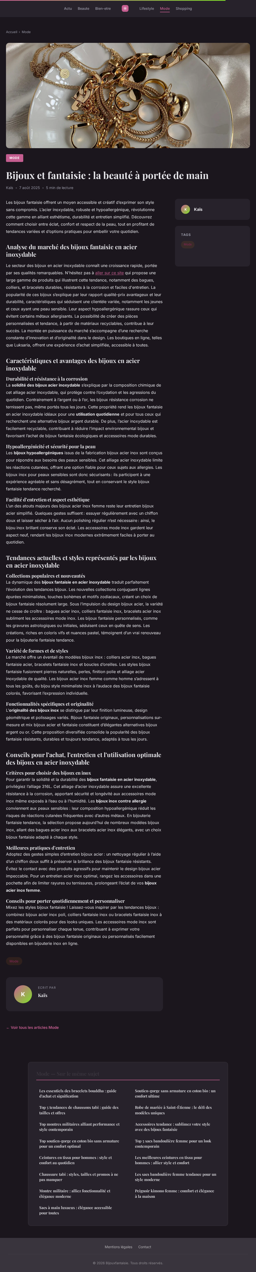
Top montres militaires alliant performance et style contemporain (79, 1127)
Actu (68, 8)
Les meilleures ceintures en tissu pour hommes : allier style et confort (168, 1160)
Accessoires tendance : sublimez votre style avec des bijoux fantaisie (172, 1127)
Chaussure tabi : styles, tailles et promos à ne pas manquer (78, 1177)
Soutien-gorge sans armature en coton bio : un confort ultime (175, 1093)
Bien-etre (103, 8)
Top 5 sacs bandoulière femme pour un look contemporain (173, 1143)
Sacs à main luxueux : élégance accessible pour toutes (75, 1210)
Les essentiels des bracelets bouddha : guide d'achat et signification (77, 1093)
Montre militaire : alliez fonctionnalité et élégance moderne (74, 1193)
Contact (144, 1247)
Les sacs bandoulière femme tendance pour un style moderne (175, 1177)
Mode (165, 8)
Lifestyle (147, 8)
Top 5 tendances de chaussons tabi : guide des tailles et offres (78, 1110)
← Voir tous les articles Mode (32, 1027)
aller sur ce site (109, 272)
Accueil (11, 32)
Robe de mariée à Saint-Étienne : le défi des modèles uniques (173, 1110)
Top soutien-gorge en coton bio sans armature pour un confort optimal (79, 1143)
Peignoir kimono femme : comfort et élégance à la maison (174, 1193)
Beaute (83, 8)
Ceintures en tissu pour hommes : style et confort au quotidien (75, 1160)
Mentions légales (118, 1247)
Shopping (184, 8)
